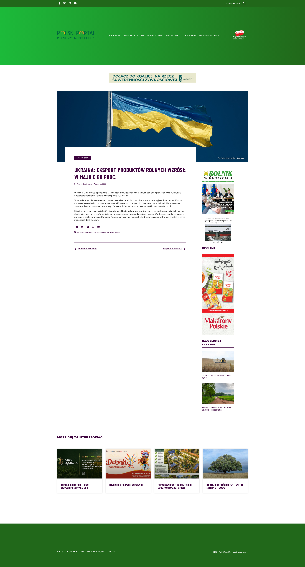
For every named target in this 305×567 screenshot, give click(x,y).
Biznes (140, 35)
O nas (60, 552)
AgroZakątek (173, 35)
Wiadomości (115, 35)
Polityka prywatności (92, 552)
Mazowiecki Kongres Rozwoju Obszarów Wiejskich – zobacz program (216, 409)
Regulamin (72, 552)
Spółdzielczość (155, 35)
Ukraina (117, 232)
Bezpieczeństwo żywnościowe (88, 232)
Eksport (103, 232)
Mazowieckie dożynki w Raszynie (126, 484)
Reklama (112, 552)
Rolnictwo (110, 232)
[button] (244, 3)
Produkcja (129, 35)
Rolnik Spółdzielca (209, 35)
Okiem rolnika (189, 35)
